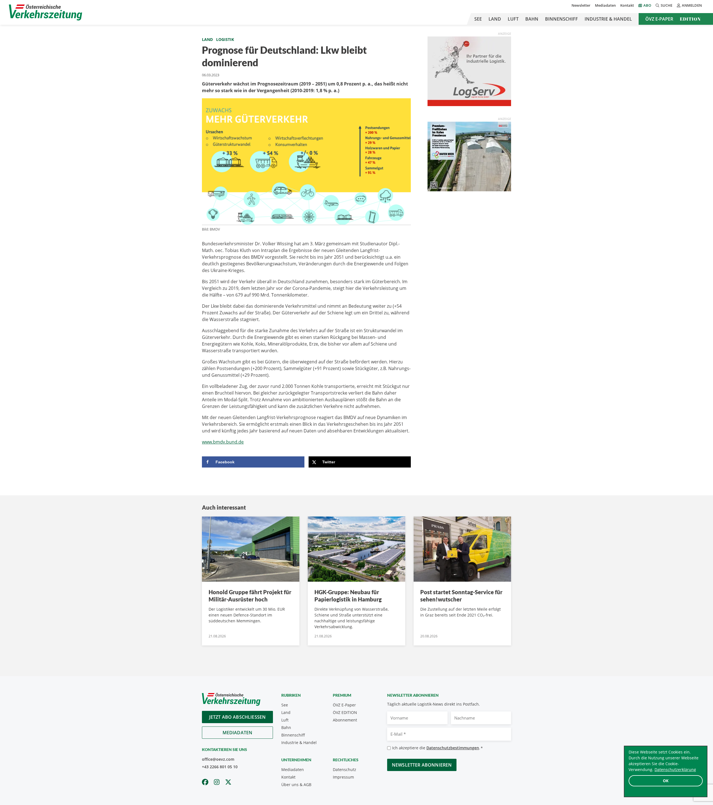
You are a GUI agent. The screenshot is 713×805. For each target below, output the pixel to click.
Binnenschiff (561, 19)
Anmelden (692, 5)
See (478, 19)
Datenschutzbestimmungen (452, 747)
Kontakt (627, 5)
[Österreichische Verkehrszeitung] (45, 12)
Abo (647, 5)
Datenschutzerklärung (675, 769)
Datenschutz (344, 769)
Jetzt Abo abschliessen (237, 717)
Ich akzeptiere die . (437, 747)
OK (665, 780)
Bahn (531, 19)
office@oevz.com (218, 759)
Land (495, 19)
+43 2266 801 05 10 (220, 766)
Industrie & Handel (608, 19)
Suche (666, 5)
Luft (513, 19)
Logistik (225, 39)
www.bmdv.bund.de (223, 442)
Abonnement (345, 720)
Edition (690, 19)
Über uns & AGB (296, 784)
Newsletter (581, 5)
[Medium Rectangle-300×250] (469, 156)
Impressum (343, 777)
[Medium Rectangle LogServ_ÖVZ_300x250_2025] (469, 71)
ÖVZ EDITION (345, 712)
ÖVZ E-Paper (659, 19)
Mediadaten (605, 5)
